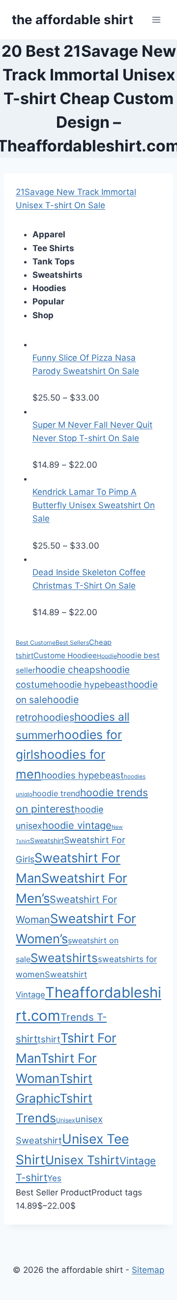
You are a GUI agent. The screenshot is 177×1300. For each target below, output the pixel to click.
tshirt (48, 1039)
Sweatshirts (64, 958)
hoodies (55, 717)
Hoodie (107, 656)
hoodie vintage (77, 825)
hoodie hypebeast (90, 684)
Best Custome (36, 642)
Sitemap (148, 1270)
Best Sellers (72, 642)
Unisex (65, 1120)
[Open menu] (156, 19)
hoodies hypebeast (82, 775)
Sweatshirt (47, 840)
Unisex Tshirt (82, 1159)
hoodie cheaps (67, 669)
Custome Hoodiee (65, 655)
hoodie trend (56, 793)
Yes (54, 1178)
